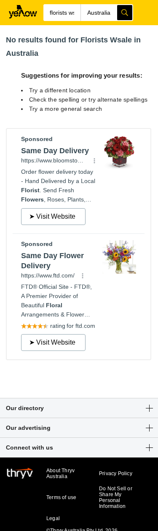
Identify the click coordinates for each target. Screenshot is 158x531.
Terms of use (61, 497)
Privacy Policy (115, 473)
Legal (53, 518)
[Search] (124, 12)
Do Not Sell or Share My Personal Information (115, 497)
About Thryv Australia (60, 473)
